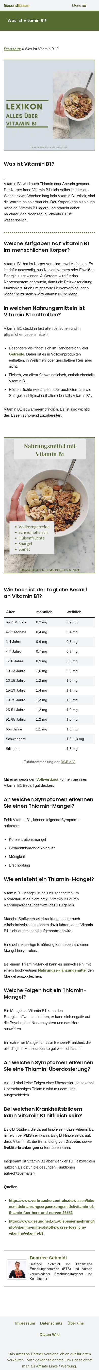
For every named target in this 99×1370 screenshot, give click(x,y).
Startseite (12, 49)
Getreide (16, 354)
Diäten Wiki (50, 1334)
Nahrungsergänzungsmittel (63, 970)
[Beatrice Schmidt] (17, 1278)
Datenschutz (51, 1323)
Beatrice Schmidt (48, 1257)
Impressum (25, 1323)
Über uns (76, 1323)
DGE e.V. (68, 762)
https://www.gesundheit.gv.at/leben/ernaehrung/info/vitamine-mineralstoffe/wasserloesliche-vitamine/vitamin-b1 (52, 1227)
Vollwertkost (47, 779)
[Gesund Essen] (18, 5)
